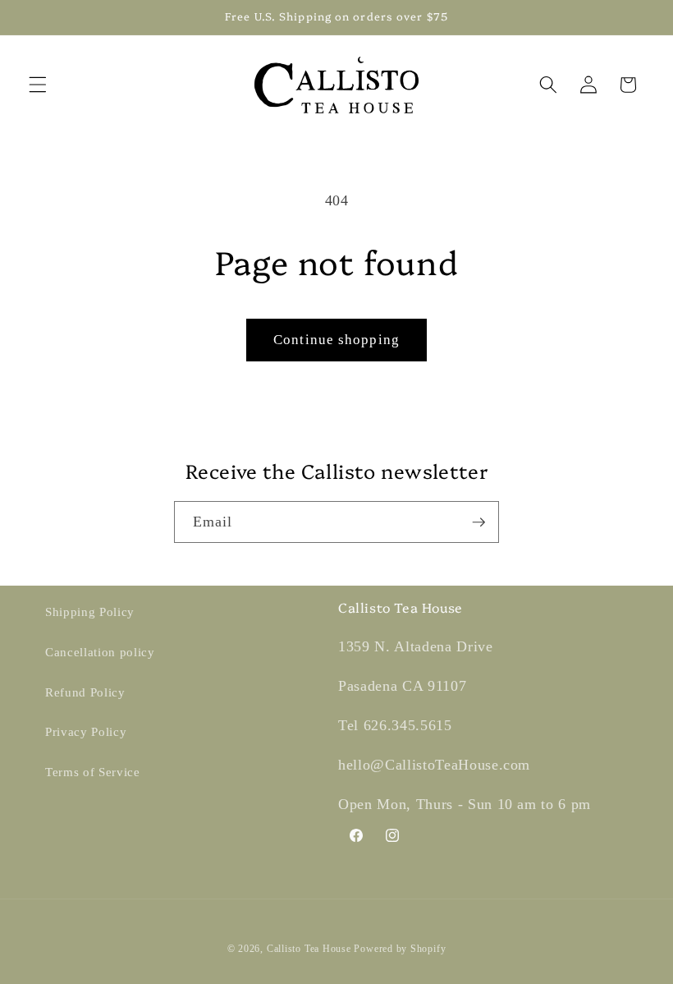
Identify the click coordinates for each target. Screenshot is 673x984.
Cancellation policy (100, 652)
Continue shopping (336, 339)
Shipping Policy (90, 611)
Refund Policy (85, 692)
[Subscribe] (478, 522)
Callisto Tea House (309, 948)
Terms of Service (92, 772)
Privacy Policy (85, 731)
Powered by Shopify (400, 948)
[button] (37, 84)
